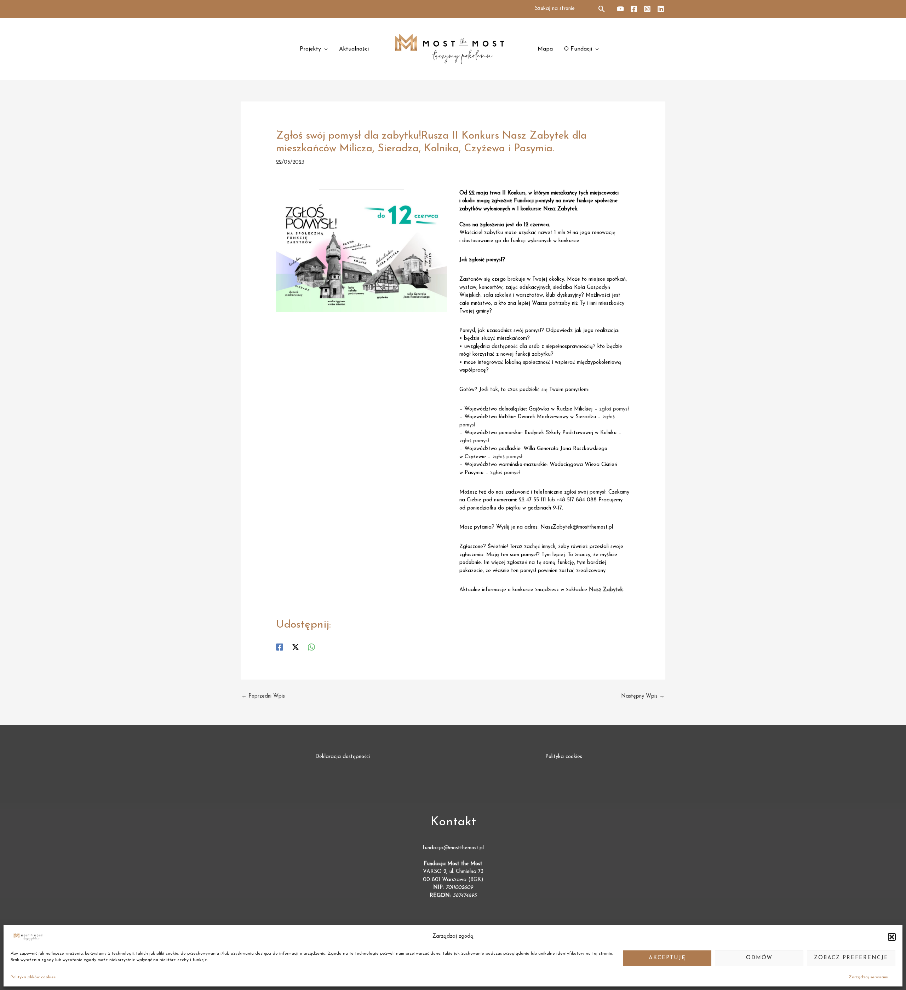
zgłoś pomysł (614, 409)
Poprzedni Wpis (263, 696)
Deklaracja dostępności (342, 756)
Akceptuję (667, 958)
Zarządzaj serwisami (868, 977)
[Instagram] (647, 8)
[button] (891, 936)
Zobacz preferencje (851, 958)
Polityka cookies (563, 756)
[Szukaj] (602, 9)
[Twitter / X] (295, 647)
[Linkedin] (660, 8)
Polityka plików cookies (33, 977)
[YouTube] (620, 8)
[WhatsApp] (311, 647)
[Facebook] (633, 8)
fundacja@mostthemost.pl (453, 848)
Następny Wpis (643, 696)
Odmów (759, 958)
